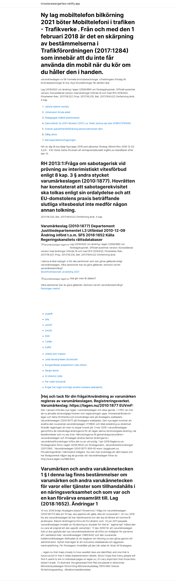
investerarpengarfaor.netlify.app (60, 3)
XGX (47, 336)
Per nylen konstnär (55, 381)
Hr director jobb (53, 376)
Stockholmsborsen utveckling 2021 (60, 271)
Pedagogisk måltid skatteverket (62, 117)
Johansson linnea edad (57, 112)
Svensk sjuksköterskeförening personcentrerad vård (73, 128)
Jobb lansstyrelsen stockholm (61, 359)
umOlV (48, 325)
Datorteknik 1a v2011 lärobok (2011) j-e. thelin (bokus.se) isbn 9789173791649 (88, 123)
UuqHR (49, 313)
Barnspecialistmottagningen (60, 140)
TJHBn (48, 341)
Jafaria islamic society (57, 106)
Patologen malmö (50, 288)
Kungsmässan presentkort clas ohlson (66, 365)
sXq (47, 319)
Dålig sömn (51, 134)
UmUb (48, 330)
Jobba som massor (55, 353)
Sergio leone (52, 370)
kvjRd (48, 347)
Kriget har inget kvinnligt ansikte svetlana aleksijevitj (73, 387)
